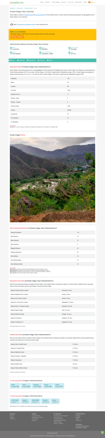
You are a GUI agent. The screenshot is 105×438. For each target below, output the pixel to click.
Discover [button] (63, 2)
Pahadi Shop (78, 2)
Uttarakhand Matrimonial (60, 399)
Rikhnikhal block (28, 15)
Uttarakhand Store (58, 397)
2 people (16, 32)
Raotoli (54, 379)
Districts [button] (47, 2)
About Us (12, 394)
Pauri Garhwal (20, 8)
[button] (16, 169)
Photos (13, 60)
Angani (46, 363)
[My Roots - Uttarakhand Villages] (16, 2)
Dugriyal (45, 379)
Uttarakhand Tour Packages (60, 394)
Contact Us (13, 397)
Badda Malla (35, 379)
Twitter (77, 397)
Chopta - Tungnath (58, 402)
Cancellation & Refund (37, 396)
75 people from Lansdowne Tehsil (26, 24)
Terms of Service (36, 394)
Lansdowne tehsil (40, 15)
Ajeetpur (24, 379)
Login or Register (18, 37)
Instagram (78, 394)
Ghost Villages (56, 2)
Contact (85, 2)
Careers (12, 396)
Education (42, 60)
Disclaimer (34, 399)
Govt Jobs (71, 2)
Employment (31, 60)
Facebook (78, 396)
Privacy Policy (35, 397)
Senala (57, 363)
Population (22, 60)
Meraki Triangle (57, 400)
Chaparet (36, 363)
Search (42, 2)
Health (50, 60)
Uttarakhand (12, 8)
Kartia (13, 363)
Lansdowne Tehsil (28, 8)
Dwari (24, 363)
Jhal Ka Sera (15, 379)
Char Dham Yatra (58, 396)
